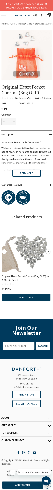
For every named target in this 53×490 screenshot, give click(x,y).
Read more (26, 173)
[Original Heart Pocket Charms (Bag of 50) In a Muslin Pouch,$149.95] (26, 248)
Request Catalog (26, 403)
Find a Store (26, 394)
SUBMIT (43, 345)
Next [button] (33, 74)
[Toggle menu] (3, 15)
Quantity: (6, 114)
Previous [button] (20, 74)
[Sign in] (35, 15)
